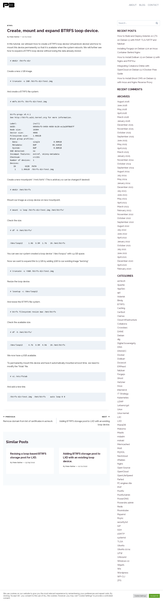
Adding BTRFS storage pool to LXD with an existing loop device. (84, 421)
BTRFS (10, 25)
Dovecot (121, 362)
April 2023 (122, 202)
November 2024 (125, 160)
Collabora (122, 323)
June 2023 (122, 195)
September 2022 (125, 222)
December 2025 (125, 125)
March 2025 (123, 152)
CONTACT (153, 5)
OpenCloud (122, 471)
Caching (121, 308)
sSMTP (121, 533)
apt (118, 292)
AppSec (121, 288)
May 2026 (122, 109)
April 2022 (122, 237)
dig (118, 339)
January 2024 (123, 183)
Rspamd (121, 514)
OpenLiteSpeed (125, 475)
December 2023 (125, 187)
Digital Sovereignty (126, 343)
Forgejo (121, 374)
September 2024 (125, 167)
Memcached (123, 444)
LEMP (120, 401)
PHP (119, 487)
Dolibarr (121, 358)
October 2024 (124, 163)
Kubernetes (123, 397)
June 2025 (122, 140)
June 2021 (122, 253)
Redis (120, 506)
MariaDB (121, 425)
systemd (121, 537)
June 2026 (122, 105)
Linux (119, 409)
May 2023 (122, 198)
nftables (121, 460)
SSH (119, 530)
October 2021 (124, 245)
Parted (120, 479)
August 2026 (123, 101)
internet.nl (122, 390)
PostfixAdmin (123, 495)
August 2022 (123, 226)
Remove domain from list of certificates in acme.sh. (28, 419)
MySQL (121, 452)
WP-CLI (121, 576)
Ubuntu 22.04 (123, 549)
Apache (121, 285)
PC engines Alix (124, 483)
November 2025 (125, 128)
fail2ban (121, 370)
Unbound (121, 557)
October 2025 (124, 132)
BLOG (142, 5)
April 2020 (122, 265)
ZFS (119, 580)
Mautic (120, 432)
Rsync (120, 518)
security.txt (122, 522)
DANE (120, 331)
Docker (121, 355)
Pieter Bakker (15, 37)
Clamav (121, 316)
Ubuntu (120, 545)
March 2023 (123, 206)
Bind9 (120, 300)
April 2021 (122, 257)
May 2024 (122, 179)
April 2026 (122, 113)
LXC (119, 417)
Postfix (120, 491)
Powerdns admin (125, 502)
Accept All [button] (154, 596)
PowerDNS (123, 498)
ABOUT (133, 5)
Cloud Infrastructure (127, 320)
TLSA (120, 541)
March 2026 (123, 117)
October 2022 (124, 218)
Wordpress (122, 572)
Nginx (120, 463)
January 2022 (123, 241)
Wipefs (120, 565)
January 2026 (123, 121)
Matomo (121, 428)
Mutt (119, 448)
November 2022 (125, 214)
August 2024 (123, 171)
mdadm (121, 436)
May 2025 (122, 144)
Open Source (123, 467)
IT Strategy (122, 393)
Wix (119, 568)
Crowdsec (122, 327)
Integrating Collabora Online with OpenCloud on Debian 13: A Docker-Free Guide (137, 70)
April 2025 (122, 148)
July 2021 (121, 249)
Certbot (121, 312)
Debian (120, 335)
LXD (119, 421)
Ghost (120, 378)
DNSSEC (121, 351)
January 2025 (123, 156)
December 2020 (125, 261)
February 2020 (124, 268)
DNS (119, 347)
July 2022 (121, 230)
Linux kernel (123, 413)
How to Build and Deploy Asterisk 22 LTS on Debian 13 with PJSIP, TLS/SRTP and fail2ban (137, 40)
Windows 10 (123, 561)
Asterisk (121, 296)
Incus (119, 386)
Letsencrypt (123, 405)
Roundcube (123, 510)
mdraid (120, 440)
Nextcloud (122, 456)
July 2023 (121, 191)
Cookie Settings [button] (140, 596)
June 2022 (122, 233)
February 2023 (124, 210)
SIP (119, 526)
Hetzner (121, 382)
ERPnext (121, 366)
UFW (120, 553)
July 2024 (121, 175)
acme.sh (121, 281)
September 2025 (125, 136)
